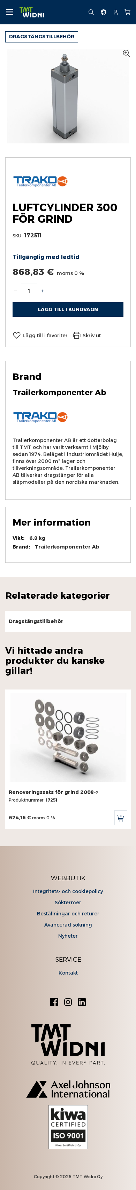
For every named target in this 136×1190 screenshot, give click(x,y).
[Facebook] (54, 1003)
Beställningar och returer (68, 914)
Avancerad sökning (68, 925)
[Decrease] (15, 291)
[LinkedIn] (82, 1003)
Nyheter (68, 936)
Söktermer (68, 902)
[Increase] (42, 291)
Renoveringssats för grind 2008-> (54, 792)
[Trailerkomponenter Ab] (40, 190)
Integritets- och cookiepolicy (68, 891)
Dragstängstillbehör (41, 36)
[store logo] (51, 12)
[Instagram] (68, 1003)
